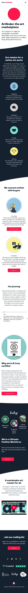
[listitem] (14, 316)
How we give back (9, 393)
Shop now (14, 270)
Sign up (14, 548)
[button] (25, 2)
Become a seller (14, 229)
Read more (8, 459)
